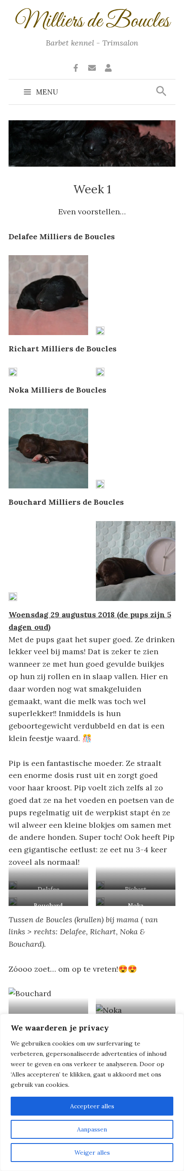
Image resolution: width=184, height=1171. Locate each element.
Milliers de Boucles (92, 21)
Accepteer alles (92, 1106)
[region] (92, 1092)
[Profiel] (108, 68)
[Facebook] (76, 68)
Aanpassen (92, 1129)
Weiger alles (92, 1152)
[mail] (92, 68)
